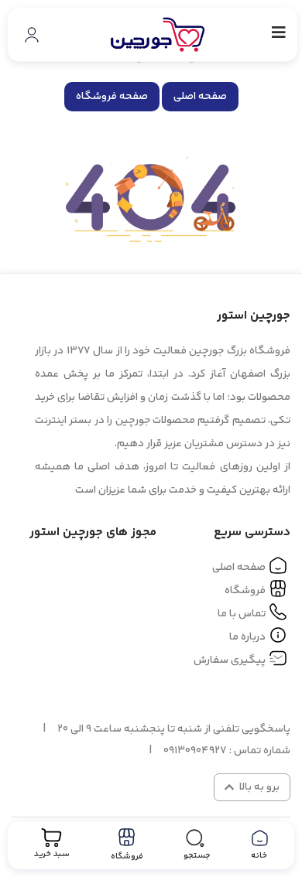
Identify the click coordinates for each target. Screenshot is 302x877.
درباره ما (247, 637)
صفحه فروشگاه (112, 96)
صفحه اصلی (200, 96)
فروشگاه (245, 590)
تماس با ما (242, 614)
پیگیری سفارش (230, 660)
